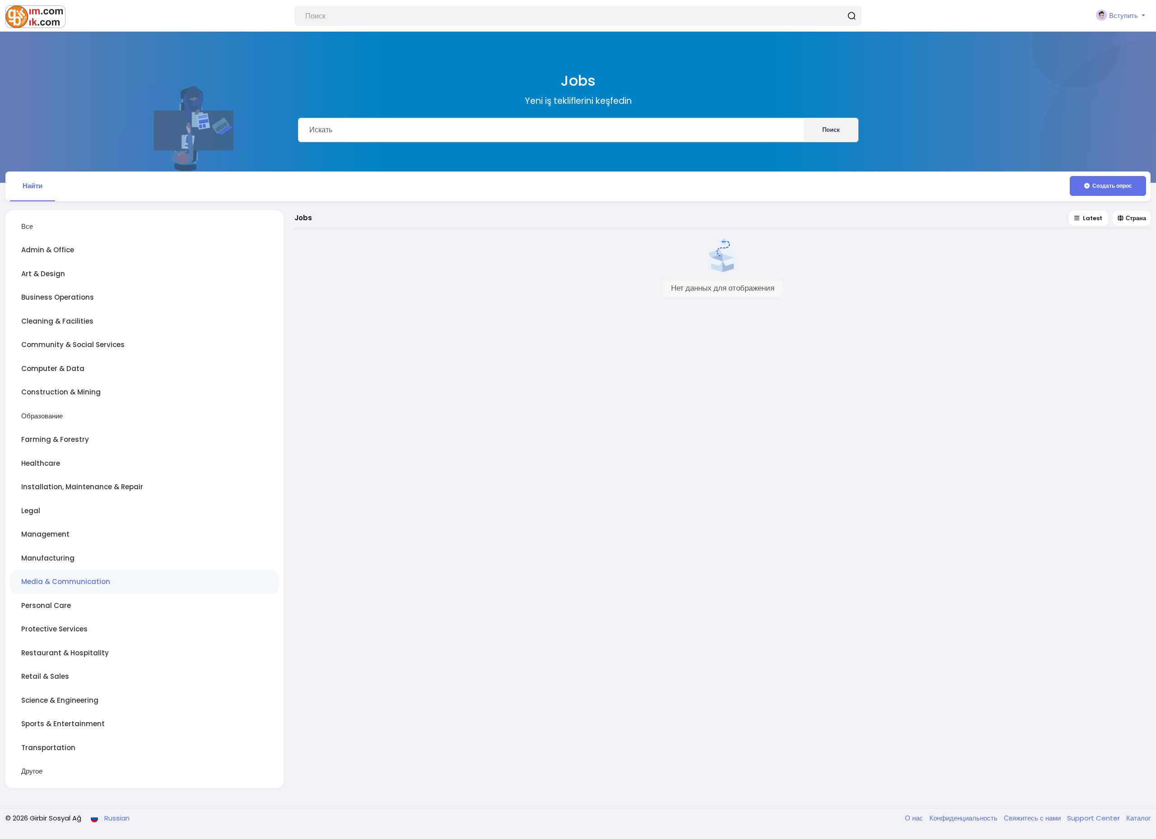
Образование (42, 416)
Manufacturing (48, 558)
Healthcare (40, 463)
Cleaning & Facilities (57, 321)
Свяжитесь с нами (1033, 818)
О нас (915, 818)
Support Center (1094, 818)
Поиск (831, 129)
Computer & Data (52, 368)
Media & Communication (65, 581)
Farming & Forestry (55, 439)
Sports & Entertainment (63, 723)
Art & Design (43, 273)
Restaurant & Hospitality (65, 653)
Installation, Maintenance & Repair (82, 486)
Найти (32, 185)
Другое (31, 771)
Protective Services (54, 629)
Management (45, 534)
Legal (30, 510)
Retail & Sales (45, 676)
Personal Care (46, 605)
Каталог (1138, 818)
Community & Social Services (73, 344)
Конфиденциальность (964, 818)
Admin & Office (47, 250)
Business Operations (57, 297)
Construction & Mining (61, 392)
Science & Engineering (59, 700)
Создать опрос (1112, 186)
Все (27, 226)
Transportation (48, 747)
